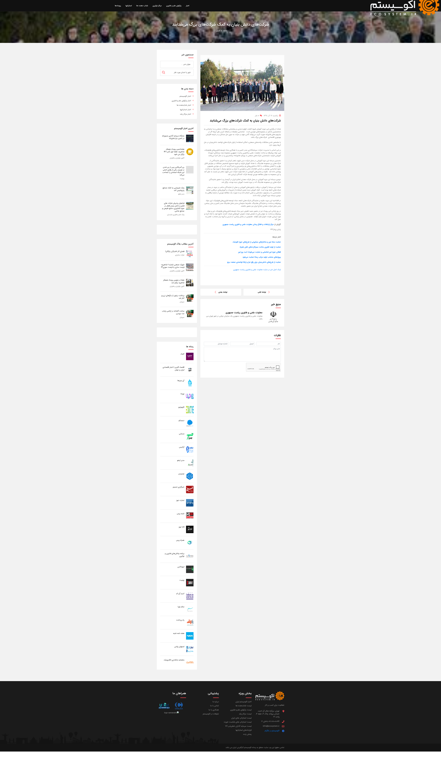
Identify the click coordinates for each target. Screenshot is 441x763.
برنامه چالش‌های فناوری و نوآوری (174, 554)
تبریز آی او (180, 593)
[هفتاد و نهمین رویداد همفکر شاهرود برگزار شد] (190, 282)
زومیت (182, 178)
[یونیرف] (164, 705)
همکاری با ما (214, 709)
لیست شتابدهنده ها (244, 705)
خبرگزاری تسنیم (178, 487)
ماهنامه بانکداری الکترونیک (174, 660)
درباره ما (215, 701)
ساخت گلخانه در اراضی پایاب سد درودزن (173, 312)
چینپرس (181, 473)
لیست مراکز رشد (245, 713)
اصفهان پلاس (179, 646)
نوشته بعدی (222, 292)
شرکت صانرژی (179, 255)
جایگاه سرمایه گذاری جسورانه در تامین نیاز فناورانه (173, 137)
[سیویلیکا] (178, 705)
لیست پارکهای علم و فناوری (241, 709)
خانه (225, 30)
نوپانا (182, 393)
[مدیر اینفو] (190, 462)
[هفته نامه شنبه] (190, 635)
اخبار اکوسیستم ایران (244, 701)
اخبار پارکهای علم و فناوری (181, 100)
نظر (257, 115)
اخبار (218, 30)
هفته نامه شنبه (178, 633)
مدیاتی (181, 433)
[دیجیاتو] (190, 422)
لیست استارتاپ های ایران (241, 718)
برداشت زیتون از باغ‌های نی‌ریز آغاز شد (172, 296)
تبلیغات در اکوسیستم (211, 713)
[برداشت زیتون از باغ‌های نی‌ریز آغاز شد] (190, 298)
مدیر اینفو (181, 194)
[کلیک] (190, 356)
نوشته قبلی (262, 292)
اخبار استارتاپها (185, 109)
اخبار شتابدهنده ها (184, 105)
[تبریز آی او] (190, 595)
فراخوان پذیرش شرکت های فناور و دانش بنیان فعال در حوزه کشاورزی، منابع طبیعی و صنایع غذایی (173, 207)
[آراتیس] (190, 449)
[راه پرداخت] (190, 622)
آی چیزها (180, 380)
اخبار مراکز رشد (185, 114)
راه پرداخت (180, 620)
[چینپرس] (190, 476)
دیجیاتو (181, 420)
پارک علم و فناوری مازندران (175, 214)
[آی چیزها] (190, 383)
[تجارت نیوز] (190, 502)
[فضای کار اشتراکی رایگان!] (190, 253)
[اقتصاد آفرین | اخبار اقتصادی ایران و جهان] (190, 369)
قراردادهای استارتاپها (244, 730)
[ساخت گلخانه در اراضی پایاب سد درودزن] (190, 313)
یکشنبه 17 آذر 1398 (271, 115)
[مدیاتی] (190, 436)
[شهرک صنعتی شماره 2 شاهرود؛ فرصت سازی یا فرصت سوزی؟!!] (190, 267)
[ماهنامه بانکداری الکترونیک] (190, 662)
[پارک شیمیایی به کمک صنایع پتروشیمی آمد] (190, 190)
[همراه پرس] (190, 542)
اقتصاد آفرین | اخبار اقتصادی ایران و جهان (173, 368)
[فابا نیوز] (190, 529)
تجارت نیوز (180, 500)
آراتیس (181, 447)
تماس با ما (214, 705)
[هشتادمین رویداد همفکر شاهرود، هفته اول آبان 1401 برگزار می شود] (190, 151)
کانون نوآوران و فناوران (177, 158)
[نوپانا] (190, 396)
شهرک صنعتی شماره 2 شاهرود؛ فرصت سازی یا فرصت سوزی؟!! (172, 266)
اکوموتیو (181, 407)
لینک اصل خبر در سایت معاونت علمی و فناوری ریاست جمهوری (257, 269)
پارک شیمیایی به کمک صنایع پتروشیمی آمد (173, 189)
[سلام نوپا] (190, 609)
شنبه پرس (180, 513)
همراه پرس (180, 540)
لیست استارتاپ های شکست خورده (238, 722)
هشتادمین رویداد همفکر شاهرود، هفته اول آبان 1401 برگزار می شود (174, 152)
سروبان (182, 302)
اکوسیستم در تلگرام (272, 730)
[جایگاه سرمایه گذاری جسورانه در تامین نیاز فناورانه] (190, 138)
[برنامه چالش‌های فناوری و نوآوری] (190, 555)
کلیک (182, 353)
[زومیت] (190, 582)
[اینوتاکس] (190, 569)
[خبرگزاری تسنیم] (190, 489)
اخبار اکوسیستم (185, 96)
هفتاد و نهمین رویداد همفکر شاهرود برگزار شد (173, 281)
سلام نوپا (181, 606)
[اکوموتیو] (190, 409)
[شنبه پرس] (190, 516)
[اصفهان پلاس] (190, 649)
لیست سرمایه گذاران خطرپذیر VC (238, 726)
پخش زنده (247, 734)
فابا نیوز (181, 526)
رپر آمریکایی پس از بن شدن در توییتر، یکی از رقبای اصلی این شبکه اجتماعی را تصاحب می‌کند (173, 171)
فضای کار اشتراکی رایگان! (174, 251)
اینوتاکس (180, 566)
